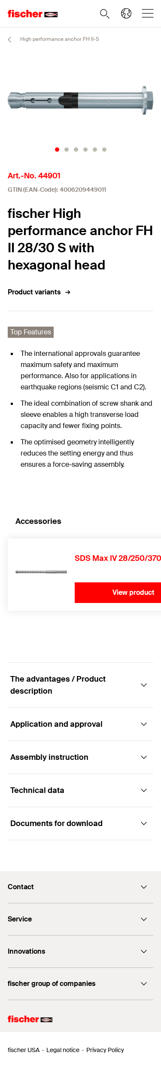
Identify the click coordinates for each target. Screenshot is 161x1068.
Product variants (34, 292)
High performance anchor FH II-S (59, 39)
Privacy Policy (105, 1050)
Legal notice (62, 1050)
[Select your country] (126, 13)
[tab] (57, 149)
